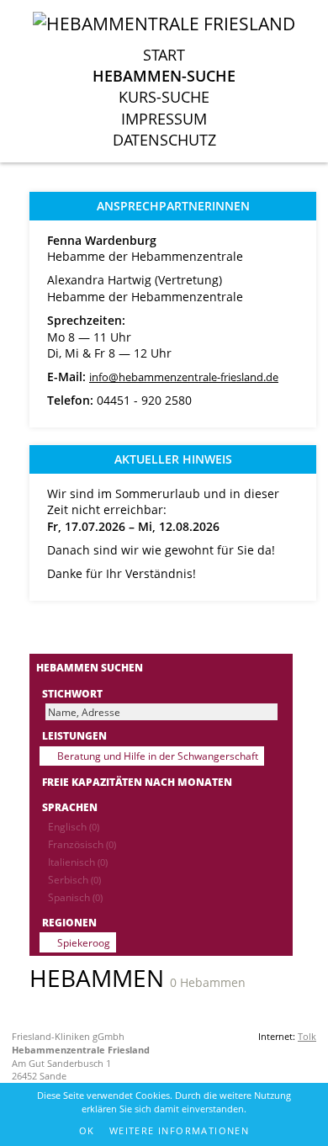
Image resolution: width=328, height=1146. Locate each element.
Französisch (82, 844)
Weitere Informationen (179, 1130)
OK (87, 1130)
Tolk (307, 1036)
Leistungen (74, 735)
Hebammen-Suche (164, 76)
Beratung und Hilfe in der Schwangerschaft (157, 755)
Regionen (69, 922)
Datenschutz (164, 140)
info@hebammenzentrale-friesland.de (183, 377)
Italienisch (78, 861)
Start (164, 55)
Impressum (164, 119)
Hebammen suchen (89, 667)
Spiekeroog (83, 942)
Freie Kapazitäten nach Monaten (137, 781)
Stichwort (72, 693)
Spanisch (75, 897)
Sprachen (70, 807)
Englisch (73, 826)
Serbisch (74, 879)
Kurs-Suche (164, 97)
